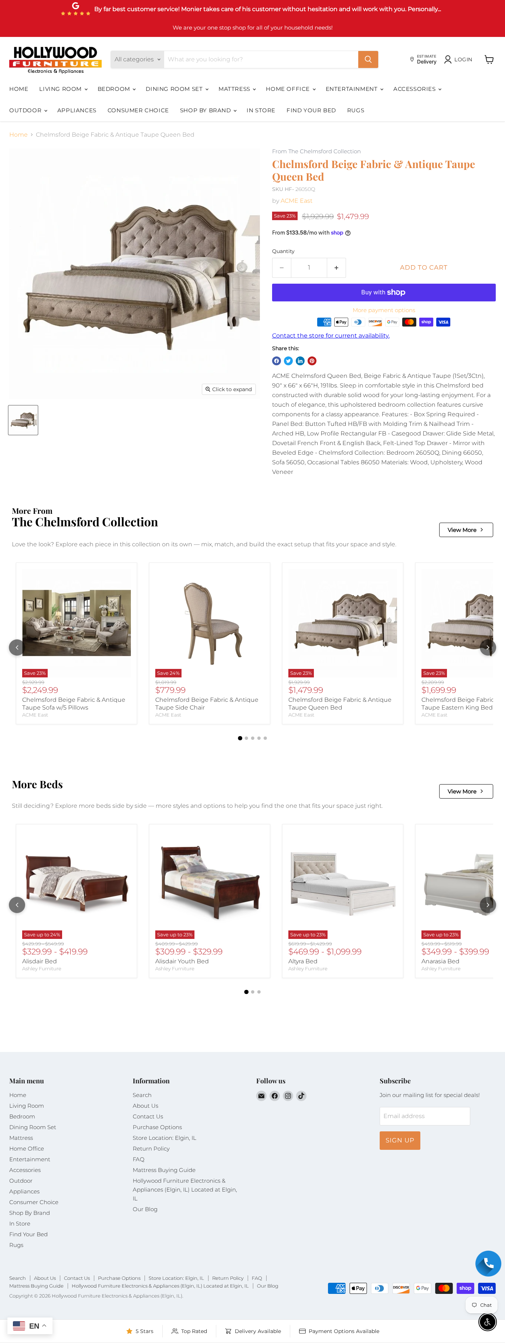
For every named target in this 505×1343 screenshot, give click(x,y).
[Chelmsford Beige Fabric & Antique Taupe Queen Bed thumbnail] (23, 420)
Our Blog (145, 1209)
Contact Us (148, 1116)
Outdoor (26, 110)
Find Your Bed (311, 110)
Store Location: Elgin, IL (164, 1137)
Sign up (400, 1140)
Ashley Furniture (41, 968)
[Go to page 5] (265, 738)
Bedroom (115, 88)
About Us (145, 1105)
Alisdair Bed (39, 961)
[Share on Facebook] (276, 360)
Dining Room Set (175, 88)
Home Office (288, 88)
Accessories (415, 88)
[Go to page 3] (252, 738)
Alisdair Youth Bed (182, 961)
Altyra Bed (303, 961)
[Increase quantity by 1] (336, 268)
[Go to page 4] (259, 738)
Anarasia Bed (440, 961)
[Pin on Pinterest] (312, 360)
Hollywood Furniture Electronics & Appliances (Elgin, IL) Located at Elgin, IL (185, 1189)
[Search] (368, 59)
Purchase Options (157, 1127)
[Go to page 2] (246, 738)
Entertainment (352, 88)
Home (18, 88)
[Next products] (488, 647)
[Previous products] (17, 647)
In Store (261, 110)
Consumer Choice (138, 110)
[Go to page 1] (240, 738)
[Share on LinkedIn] (300, 360)
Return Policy (151, 1148)
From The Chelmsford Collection (316, 151)
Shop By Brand (206, 110)
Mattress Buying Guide (164, 1169)
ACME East (296, 200)
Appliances (76, 110)
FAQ (139, 1159)
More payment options (384, 310)
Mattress (235, 88)
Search (142, 1094)
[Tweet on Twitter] (288, 360)
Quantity (283, 251)
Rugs (355, 110)
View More (462, 529)
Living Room (61, 88)
